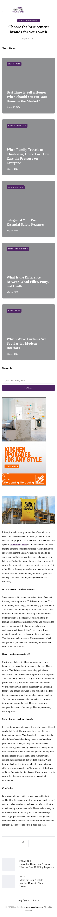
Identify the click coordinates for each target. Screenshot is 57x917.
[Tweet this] (37, 842)
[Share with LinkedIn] (44, 842)
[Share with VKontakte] (51, 842)
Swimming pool (16, 187)
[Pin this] (48, 842)
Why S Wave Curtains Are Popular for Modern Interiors (26, 343)
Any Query (23, 900)
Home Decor (14, 310)
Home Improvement (29, 20)
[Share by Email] (33, 845)
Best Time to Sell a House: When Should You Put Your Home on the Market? (27, 96)
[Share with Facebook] (33, 842)
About (36, 900)
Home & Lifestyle (17, 125)
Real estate (14, 64)
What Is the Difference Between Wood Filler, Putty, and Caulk (28, 281)
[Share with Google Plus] (40, 842)
